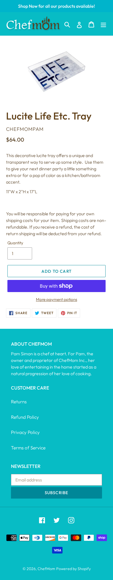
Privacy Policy (25, 432)
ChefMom (46, 568)
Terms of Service (28, 448)
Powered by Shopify (73, 568)
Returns (19, 401)
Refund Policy (25, 417)
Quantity (15, 242)
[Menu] (103, 23)
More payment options (56, 299)
